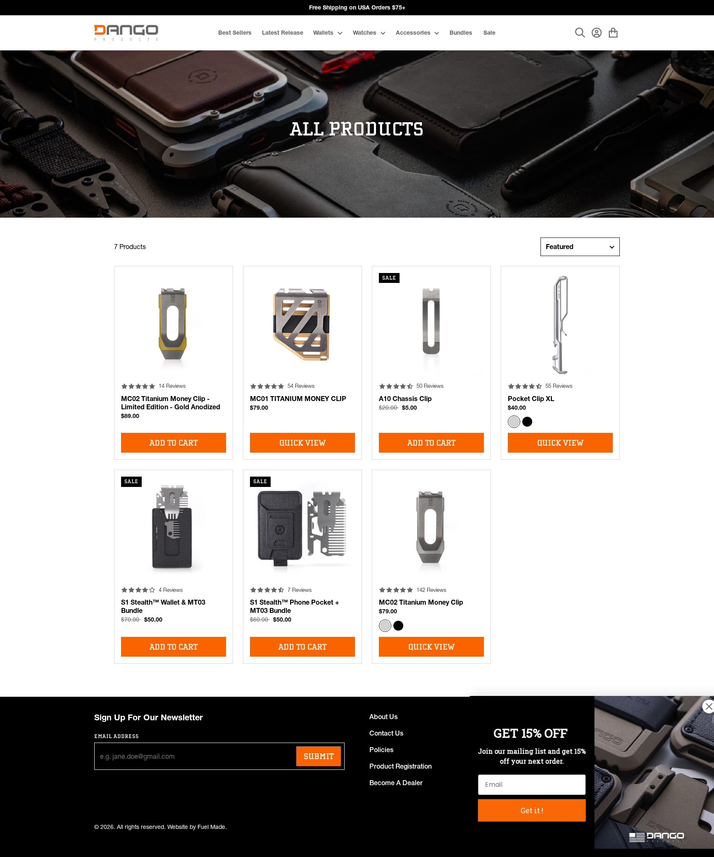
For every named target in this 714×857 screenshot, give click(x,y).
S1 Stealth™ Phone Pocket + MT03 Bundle (294, 606)
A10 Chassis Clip (405, 398)
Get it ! (518, 810)
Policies (381, 749)
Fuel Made (211, 827)
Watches (364, 32)
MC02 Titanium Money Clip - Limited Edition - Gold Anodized (170, 402)
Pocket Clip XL (531, 398)
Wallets (323, 32)
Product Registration (400, 766)
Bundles (461, 32)
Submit (318, 756)
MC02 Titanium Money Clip (421, 602)
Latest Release (282, 32)
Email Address (116, 736)
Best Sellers (235, 32)
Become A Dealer (396, 783)
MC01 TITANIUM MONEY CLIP (298, 398)
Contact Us (386, 733)
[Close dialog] (695, 706)
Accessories (413, 32)
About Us (383, 716)
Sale (489, 32)
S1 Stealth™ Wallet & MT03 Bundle (163, 606)
